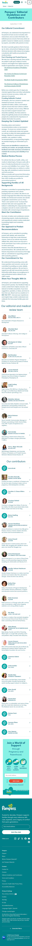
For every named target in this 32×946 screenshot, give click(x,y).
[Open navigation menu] (29, 2)
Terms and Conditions (8, 878)
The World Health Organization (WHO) (16, 80)
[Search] (25, 2)
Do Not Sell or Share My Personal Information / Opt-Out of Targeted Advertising (14, 915)
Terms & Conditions (18, 938)
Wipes (3, 856)
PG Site (4, 902)
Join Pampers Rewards (8, 862)
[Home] (5, 2)
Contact (4, 866)
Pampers (4, 850)
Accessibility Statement (8, 886)
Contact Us (5, 869)
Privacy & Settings (7, 891)
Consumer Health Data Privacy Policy (12, 884)
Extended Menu (17, 928)
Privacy (4, 881)
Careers (4, 872)
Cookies (4, 897)
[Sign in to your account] (22, 2)
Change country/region (8, 911)
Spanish (15, 908)
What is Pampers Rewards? (16, 784)
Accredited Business (7, 905)
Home (4, 6)
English (10, 908)
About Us (10, 6)
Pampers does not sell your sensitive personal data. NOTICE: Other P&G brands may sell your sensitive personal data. (16, 920)
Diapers (4, 853)
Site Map (4, 899)
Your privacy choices (7, 894)
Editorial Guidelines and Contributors (12, 875)
